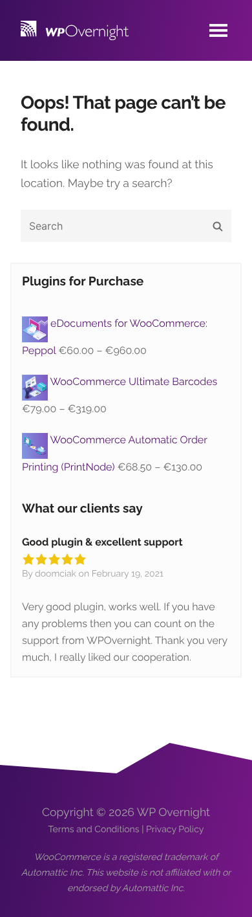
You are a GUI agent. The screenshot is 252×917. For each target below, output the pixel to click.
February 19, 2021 (127, 574)
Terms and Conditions (94, 829)
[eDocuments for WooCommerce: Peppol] (36, 323)
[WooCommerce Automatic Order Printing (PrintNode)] (36, 440)
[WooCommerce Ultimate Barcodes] (36, 381)
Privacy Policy (175, 829)
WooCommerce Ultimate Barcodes (134, 381)
